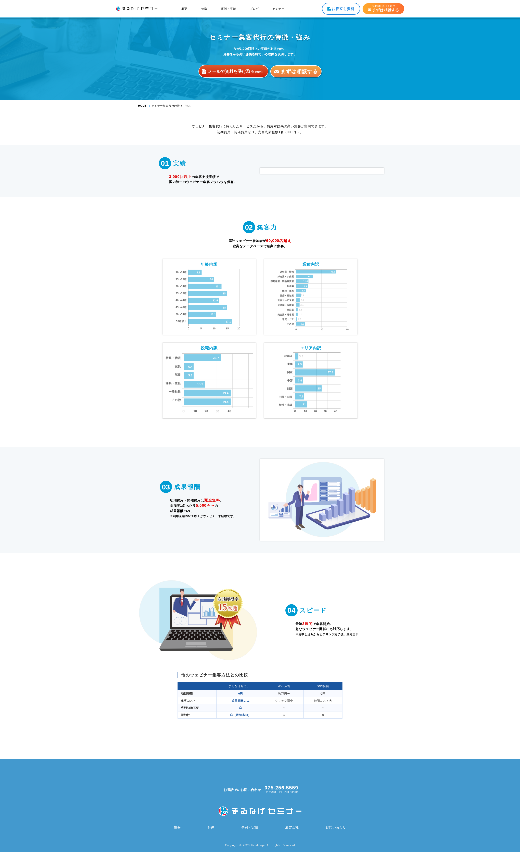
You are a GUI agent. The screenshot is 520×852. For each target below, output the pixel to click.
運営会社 (292, 827)
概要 (184, 8)
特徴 (204, 8)
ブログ (254, 8)
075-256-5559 (281, 787)
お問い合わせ (336, 827)
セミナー (279, 8)
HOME (142, 105)
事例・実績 (228, 8)
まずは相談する (299, 71)
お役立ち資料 (343, 9)
